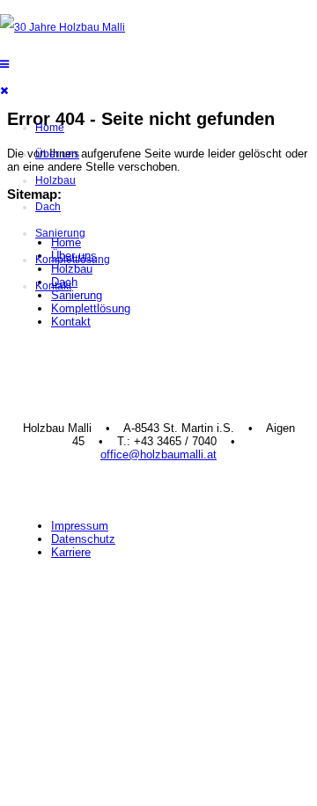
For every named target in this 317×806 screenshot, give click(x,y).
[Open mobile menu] (9, 64)
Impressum (79, 525)
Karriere (71, 552)
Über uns (57, 154)
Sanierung (60, 233)
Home (49, 127)
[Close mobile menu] (8, 90)
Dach (48, 207)
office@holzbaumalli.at (158, 454)
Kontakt (53, 286)
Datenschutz (83, 539)
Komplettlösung (72, 259)
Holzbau (55, 180)
